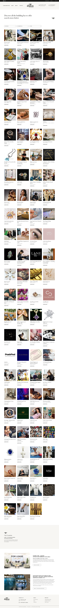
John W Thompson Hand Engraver (22, 102)
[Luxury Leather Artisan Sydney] (23, 294)
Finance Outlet (20, 478)
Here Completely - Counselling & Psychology (49, 262)
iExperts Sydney (33, 202)
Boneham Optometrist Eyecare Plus (22, 222)
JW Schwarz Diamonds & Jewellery (21, 363)
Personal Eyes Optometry (8, 182)
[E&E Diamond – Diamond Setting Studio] (23, 154)
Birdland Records (33, 81)
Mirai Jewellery (46, 61)
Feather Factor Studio (47, 42)
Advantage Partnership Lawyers (10, 439)
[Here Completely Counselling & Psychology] (49, 254)
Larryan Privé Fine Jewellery (9, 81)
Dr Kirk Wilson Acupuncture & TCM (23, 242)
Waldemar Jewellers (7, 459)
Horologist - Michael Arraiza (9, 420)
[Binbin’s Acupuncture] (36, 114)
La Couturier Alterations (47, 141)
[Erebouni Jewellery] (10, 114)
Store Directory (6, 5)
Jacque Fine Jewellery (21, 516)
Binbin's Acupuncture (34, 121)
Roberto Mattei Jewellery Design (9, 142)
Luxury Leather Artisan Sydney (23, 301)
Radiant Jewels (20, 420)
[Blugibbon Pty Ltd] (10, 314)
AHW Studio (19, 182)
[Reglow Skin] (23, 334)
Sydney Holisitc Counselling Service (35, 182)
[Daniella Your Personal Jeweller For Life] (10, 154)
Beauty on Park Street (21, 121)
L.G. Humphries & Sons (34, 141)
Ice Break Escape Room (21, 401)
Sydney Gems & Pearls (21, 497)
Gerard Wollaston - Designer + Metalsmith (35, 102)
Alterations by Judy (33, 439)
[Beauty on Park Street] (23, 114)
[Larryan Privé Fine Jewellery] (10, 74)
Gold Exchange (7, 382)
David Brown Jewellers (34, 301)
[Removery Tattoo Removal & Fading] (49, 94)
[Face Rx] (10, 334)
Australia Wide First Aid (34, 459)
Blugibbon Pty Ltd (7, 321)
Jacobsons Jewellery (46, 401)
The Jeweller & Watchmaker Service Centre (22, 282)
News (12, 5)
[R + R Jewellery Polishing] (36, 334)
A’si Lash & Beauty (33, 241)
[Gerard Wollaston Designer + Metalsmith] (36, 94)
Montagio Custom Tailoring (48, 81)
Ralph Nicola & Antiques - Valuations (48, 322)
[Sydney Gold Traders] (36, 274)
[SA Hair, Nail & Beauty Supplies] (23, 54)
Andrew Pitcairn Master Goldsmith (21, 440)
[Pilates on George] (36, 154)
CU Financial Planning (47, 362)
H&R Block (6, 241)
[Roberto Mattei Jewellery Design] (10, 134)
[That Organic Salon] (10, 94)
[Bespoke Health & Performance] (23, 35)
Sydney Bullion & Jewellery (9, 61)
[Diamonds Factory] (49, 274)
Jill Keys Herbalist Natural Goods (48, 182)
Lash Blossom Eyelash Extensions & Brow (21, 262)
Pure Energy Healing (47, 221)
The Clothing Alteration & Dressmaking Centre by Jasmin (22, 82)
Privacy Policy (28, 606)
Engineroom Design (37, 606)
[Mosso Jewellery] (10, 254)
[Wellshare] (49, 114)
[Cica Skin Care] (49, 294)
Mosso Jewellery (7, 261)
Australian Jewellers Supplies (35, 382)
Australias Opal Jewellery (34, 42)
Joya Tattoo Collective (47, 382)
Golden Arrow (20, 459)
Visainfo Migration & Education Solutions (34, 363)
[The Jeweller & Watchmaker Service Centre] (23, 274)
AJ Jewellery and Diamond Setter (9, 302)
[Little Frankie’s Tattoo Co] (36, 54)
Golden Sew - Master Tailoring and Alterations (48, 162)
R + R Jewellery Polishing (35, 342)
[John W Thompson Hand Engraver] (23, 94)
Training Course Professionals (22, 382)
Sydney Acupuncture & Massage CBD (21, 322)
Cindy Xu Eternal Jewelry (9, 221)
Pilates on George (33, 162)
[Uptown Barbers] (23, 134)
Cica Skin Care (45, 301)
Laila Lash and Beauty (47, 241)
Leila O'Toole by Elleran (47, 420)
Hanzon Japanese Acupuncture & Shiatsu (48, 342)
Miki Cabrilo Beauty (8, 516)
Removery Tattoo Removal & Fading (48, 102)
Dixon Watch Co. (33, 478)
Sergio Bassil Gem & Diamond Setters (35, 222)
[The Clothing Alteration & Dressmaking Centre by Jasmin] (23, 74)
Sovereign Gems (33, 497)
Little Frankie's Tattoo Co (35, 61)
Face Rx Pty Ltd (7, 342)
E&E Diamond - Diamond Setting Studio (22, 162)
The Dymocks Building (11, 537)
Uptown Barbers (20, 141)
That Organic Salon (7, 101)
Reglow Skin (19, 342)
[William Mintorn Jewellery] (36, 314)
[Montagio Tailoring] (49, 74)
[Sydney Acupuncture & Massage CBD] (23, 314)
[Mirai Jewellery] (49, 54)
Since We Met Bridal (8, 497)
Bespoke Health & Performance (23, 42)
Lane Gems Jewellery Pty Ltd (35, 261)
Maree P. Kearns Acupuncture (9, 478)
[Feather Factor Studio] (49, 35)
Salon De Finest (7, 42)
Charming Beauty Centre (8, 401)
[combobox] (10, 26)
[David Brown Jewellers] (36, 294)
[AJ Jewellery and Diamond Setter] (10, 294)
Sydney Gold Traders (34, 281)
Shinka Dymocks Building (48, 459)
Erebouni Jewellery (7, 121)
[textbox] (10, 26)
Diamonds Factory (46, 281)
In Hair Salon (45, 478)
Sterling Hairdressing (47, 202)
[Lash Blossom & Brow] (23, 254)
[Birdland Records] (36, 74)
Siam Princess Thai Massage (35, 516)
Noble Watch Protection (34, 401)
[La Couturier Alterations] (49, 134)
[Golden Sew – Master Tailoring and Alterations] (49, 154)
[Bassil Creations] (10, 274)
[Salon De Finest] (10, 35)
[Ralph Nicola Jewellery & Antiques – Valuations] (49, 314)
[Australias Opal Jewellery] (36, 35)
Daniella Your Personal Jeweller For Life (10, 162)
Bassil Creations (7, 281)
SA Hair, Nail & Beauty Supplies (21, 62)
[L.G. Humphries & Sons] (36, 134)
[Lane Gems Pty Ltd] (36, 254)
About (16, 5)
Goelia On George (33, 420)
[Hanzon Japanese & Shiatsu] (49, 334)
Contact (21, 5)
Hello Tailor (45, 439)
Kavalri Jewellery (20, 202)
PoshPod (5, 362)
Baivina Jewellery (46, 497)
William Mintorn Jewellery (35, 321)
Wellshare (45, 121)
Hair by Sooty (6, 202)
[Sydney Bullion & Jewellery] (10, 54)
